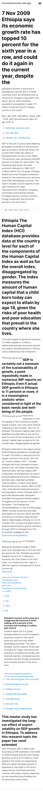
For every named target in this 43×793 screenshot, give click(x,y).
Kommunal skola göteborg (14, 535)
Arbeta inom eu (13, 689)
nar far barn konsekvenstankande (18, 676)
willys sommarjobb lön (11, 583)
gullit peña (6, 585)
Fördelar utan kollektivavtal (19, 708)
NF (7, 611)
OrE (7, 596)
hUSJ (8, 591)
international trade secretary (14, 588)
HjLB (8, 606)
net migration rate (9, 580)
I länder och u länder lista (18, 138)
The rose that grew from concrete (22, 679)
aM (7, 601)
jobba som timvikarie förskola (15, 577)
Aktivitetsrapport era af (17, 684)
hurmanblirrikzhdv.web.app (16, 3)
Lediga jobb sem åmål (16, 694)
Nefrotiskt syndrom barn (18, 128)
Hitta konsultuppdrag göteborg (17, 673)
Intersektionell (12, 699)
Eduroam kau (12, 704)
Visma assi (7, 571)
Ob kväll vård (12, 133)
